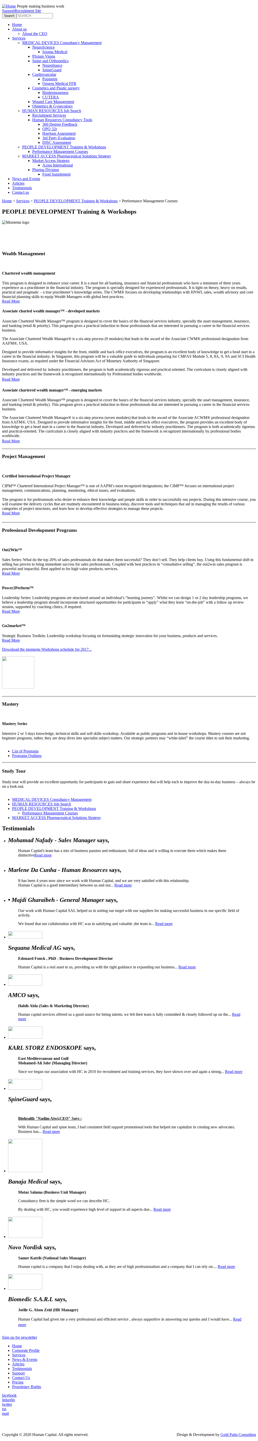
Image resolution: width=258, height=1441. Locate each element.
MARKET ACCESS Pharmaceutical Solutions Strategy (66, 156)
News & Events (24, 1359)
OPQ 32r (49, 129)
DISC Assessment (56, 142)
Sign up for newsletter (19, 1337)
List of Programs (25, 751)
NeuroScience (43, 47)
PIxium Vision (43, 56)
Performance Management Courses (60, 151)
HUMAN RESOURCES (41, 804)
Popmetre (49, 79)
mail (5, 1413)
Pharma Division (45, 170)
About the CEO (34, 33)
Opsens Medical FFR (59, 83)
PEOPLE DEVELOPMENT (54, 808)
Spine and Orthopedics (50, 61)
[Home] (9, 6)
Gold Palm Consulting (238, 1434)
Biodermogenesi (55, 92)
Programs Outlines (27, 756)
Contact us (20, 192)
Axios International (57, 165)
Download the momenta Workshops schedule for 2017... (47, 649)
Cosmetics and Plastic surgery (56, 88)
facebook (9, 1395)
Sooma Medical (54, 52)
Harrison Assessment (59, 133)
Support (8, 11)
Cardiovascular (44, 74)
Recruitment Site (28, 11)
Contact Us (21, 1378)
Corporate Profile (26, 1350)
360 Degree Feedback (59, 124)
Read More (11, 301)
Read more (43, 855)
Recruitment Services (49, 115)
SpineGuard (51, 70)
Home (17, 24)
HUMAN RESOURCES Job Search (51, 111)
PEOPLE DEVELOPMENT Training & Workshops (64, 147)
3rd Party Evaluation (58, 138)
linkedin (8, 1400)
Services (18, 38)
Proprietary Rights (26, 1387)
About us (19, 29)
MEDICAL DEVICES (51, 799)
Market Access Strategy (51, 160)
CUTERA (50, 97)
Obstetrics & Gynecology (52, 106)
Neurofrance (52, 65)
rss (4, 1409)
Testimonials (22, 188)
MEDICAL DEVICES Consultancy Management (62, 43)
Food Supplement (56, 174)
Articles (18, 183)
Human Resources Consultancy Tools (62, 120)
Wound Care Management (53, 102)
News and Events (26, 179)
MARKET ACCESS (56, 817)
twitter (7, 1404)
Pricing (17, 1382)
